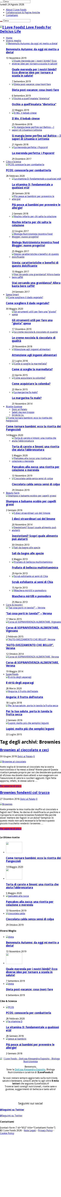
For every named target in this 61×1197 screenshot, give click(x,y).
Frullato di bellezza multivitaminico (35, 567)
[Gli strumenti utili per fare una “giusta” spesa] (36, 314)
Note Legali (30, 1130)
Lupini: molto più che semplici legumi (30, 728)
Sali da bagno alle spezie (28, 553)
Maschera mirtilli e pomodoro (31, 596)
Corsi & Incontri (14, 604)
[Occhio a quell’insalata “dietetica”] (31, 98)
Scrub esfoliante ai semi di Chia (32, 582)
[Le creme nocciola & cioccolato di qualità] (35, 332)
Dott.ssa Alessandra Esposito (30, 1069)
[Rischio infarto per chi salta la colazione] (34, 216)
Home (9, 37)
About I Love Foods (16, 9)
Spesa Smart (12, 294)
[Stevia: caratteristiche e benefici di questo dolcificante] (36, 257)
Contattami (12, 15)
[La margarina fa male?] (25, 392)
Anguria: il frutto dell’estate (24, 697)
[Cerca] (1, 2)
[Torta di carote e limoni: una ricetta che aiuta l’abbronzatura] (36, 440)
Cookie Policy (7, 1133)
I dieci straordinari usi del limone (33, 518)
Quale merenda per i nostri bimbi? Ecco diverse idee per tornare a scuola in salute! (34, 72)
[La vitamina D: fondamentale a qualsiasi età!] (36, 178)
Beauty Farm (12, 492)
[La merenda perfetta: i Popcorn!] (30, 147)
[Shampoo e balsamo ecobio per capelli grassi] (31, 495)
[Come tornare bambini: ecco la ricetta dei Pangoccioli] (33, 420)
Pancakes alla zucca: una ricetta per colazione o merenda (35, 468)
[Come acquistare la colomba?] (28, 378)
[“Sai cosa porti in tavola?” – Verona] (25, 607)
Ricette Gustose (14, 406)
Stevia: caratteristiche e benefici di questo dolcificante (35, 264)
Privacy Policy (45, 1130)
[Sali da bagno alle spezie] (26, 547)
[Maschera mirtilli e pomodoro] (29, 590)
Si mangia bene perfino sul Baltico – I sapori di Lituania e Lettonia (36, 137)
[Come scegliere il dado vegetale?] (24, 297)
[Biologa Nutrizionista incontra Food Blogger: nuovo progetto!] (36, 236)
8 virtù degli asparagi (20, 682)
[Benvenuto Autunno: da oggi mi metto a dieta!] (31, 43)
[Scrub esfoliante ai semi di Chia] (30, 576)
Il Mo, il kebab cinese (26, 118)
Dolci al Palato (19, 409)
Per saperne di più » (10, 786)
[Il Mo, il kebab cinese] (24, 113)
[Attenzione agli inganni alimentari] (31, 349)
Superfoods (12, 674)
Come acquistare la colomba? (31, 383)
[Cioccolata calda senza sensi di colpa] (32, 478)
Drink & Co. (18, 415)
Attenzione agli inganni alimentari (34, 355)
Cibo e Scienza (13, 161)
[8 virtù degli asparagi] (18, 677)
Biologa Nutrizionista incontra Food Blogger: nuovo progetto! (35, 244)
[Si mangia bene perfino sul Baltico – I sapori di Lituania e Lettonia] (36, 130)
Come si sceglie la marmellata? (32, 369)
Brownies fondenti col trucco (25, 792)
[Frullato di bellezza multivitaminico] (32, 562)
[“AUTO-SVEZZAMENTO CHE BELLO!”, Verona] (30, 639)
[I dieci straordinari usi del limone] (31, 513)
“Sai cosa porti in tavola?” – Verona (29, 613)
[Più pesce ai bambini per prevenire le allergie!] (36, 199)
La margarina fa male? (27, 398)
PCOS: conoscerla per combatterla (28, 170)
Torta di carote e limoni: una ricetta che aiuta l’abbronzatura (35, 448)
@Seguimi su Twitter (12, 1109)
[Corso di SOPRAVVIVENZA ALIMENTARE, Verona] (32, 656)
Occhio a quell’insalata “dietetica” (34, 104)
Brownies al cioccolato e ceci (24, 750)
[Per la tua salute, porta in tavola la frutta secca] (32, 705)
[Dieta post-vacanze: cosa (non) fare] (31, 84)
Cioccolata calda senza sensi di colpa (36, 484)
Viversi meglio (13, 40)
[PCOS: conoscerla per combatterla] (25, 164)
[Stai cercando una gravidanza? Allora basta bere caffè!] (36, 277)
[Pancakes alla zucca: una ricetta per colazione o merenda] (36, 461)
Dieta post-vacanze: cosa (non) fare (35, 90)
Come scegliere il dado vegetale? (27, 303)
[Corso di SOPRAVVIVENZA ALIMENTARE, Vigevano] (33, 622)
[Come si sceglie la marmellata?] (29, 363)
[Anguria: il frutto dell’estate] (22, 691)
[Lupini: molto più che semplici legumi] (27, 723)
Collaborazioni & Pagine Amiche (23, 12)
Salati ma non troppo (23, 412)
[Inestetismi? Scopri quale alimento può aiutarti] (36, 530)
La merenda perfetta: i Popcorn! (33, 153)
